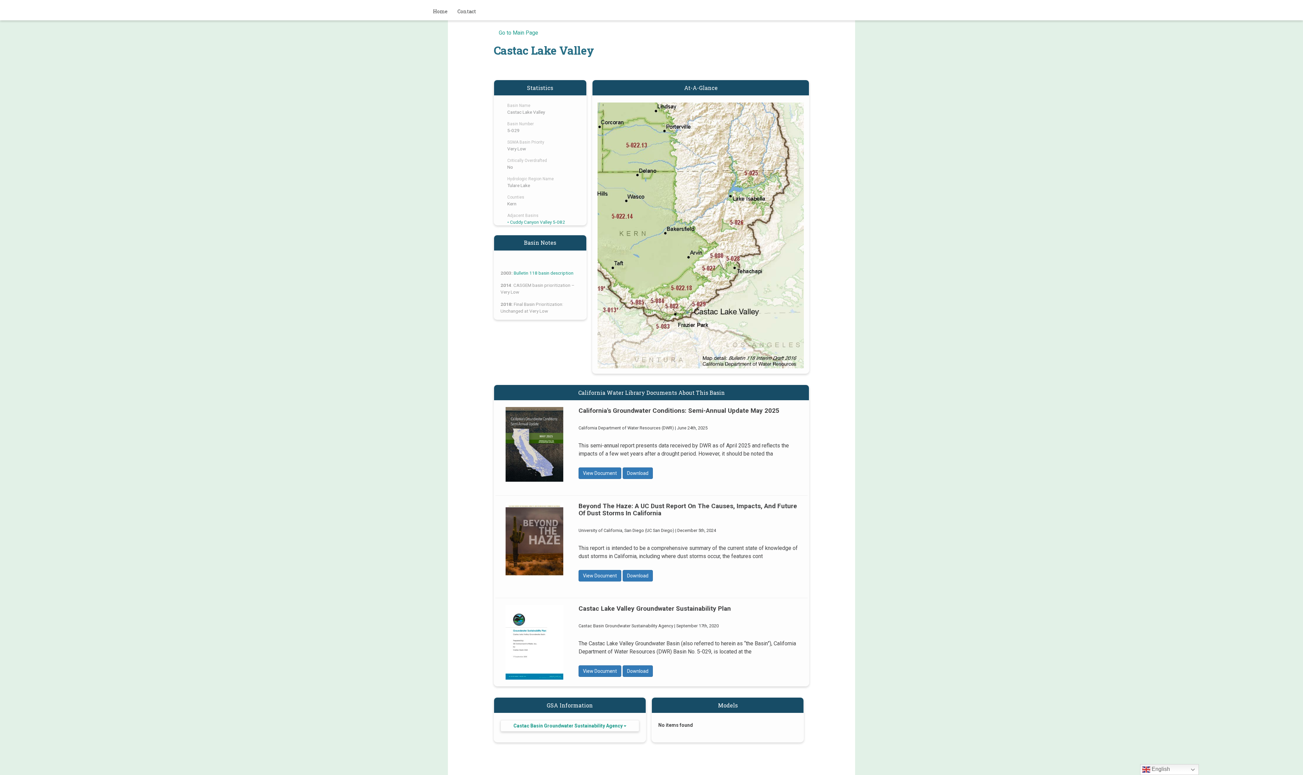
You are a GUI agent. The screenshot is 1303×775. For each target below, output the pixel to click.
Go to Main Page (518, 33)
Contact (466, 11)
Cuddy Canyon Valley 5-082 (537, 222)
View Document (600, 473)
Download (637, 473)
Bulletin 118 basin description (543, 273)
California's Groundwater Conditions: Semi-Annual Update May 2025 (534, 444)
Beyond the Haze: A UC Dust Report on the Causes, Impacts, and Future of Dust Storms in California (534, 539)
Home (440, 11)
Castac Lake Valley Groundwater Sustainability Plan (534, 642)
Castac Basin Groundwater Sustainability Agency (568, 725)
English (1160, 769)
